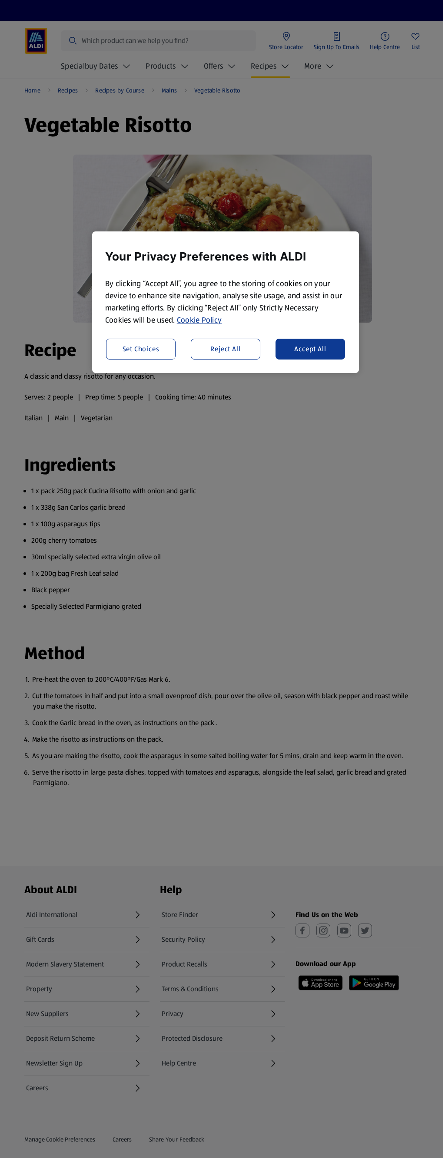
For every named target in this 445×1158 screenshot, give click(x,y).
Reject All (225, 349)
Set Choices (141, 349)
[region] (225, 302)
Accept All (310, 349)
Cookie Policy (199, 320)
